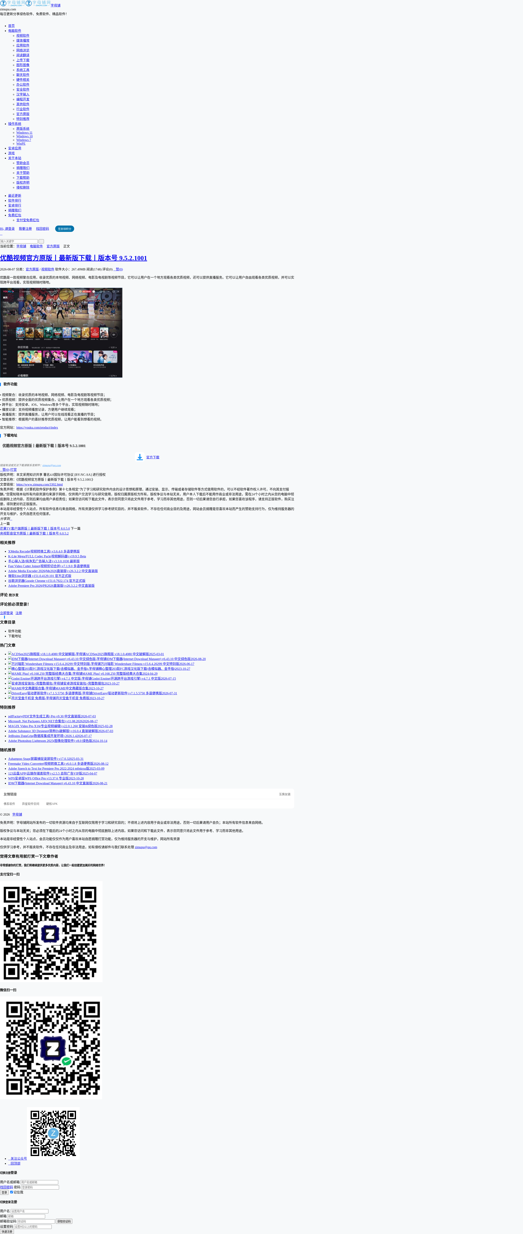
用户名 (5, 1211)
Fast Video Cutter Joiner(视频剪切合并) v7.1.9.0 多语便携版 (49, 566)
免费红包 (14, 215)
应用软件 (22, 45)
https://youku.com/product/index (37, 427)
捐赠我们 (22, 168)
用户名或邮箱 (10, 1182)
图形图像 (22, 65)
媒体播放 (22, 40)
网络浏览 (22, 50)
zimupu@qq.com (51, 465)
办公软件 (22, 84)
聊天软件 (22, 75)
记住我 (18, 1192)
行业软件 (22, 109)
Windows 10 (24, 136)
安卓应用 (14, 148)
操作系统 (14, 124)
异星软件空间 (30, 803)
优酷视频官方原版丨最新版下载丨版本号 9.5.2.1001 (73, 258)
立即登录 (6, 613)
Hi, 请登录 (7, 228)
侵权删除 (22, 187)
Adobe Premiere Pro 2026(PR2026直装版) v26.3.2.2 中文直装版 (51, 585)
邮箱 (3, 1216)
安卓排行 (14, 205)
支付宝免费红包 (27, 220)
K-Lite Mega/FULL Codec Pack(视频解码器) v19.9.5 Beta (47, 556)
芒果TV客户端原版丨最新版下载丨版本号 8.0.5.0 (35, 528)
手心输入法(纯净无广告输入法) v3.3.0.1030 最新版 (44, 561)
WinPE (21, 143)
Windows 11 (24, 132)
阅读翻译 (22, 55)
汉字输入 (22, 94)
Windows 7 (23, 140)
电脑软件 (14, 30)
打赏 (13, 469)
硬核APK (52, 803)
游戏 (11, 153)
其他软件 (22, 104)
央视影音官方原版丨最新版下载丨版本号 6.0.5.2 (34, 533)
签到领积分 (64, 228)
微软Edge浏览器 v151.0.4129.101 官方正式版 (39, 576)
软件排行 (14, 200)
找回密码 (42, 228)
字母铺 (55, 5)
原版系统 (22, 128)
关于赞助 (22, 173)
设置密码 (6, 1226)
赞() (118, 269)
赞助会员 (22, 163)
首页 (11, 26)
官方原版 (22, 114)
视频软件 (22, 35)
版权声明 (22, 182)
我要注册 (25, 228)
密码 (17, 1187)
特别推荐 (22, 119)
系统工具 (22, 70)
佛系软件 (9, 803)
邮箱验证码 (8, 1221)
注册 (19, 613)
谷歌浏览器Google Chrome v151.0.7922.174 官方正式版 (46, 581)
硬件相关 (22, 79)
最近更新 (14, 195)
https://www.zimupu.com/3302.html (39, 484)
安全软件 (22, 89)
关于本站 (14, 158)
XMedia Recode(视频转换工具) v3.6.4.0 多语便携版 (44, 551)
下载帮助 (22, 177)
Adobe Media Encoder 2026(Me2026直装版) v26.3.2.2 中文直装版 (53, 571)
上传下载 (22, 60)
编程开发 (22, 99)
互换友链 (285, 794)
